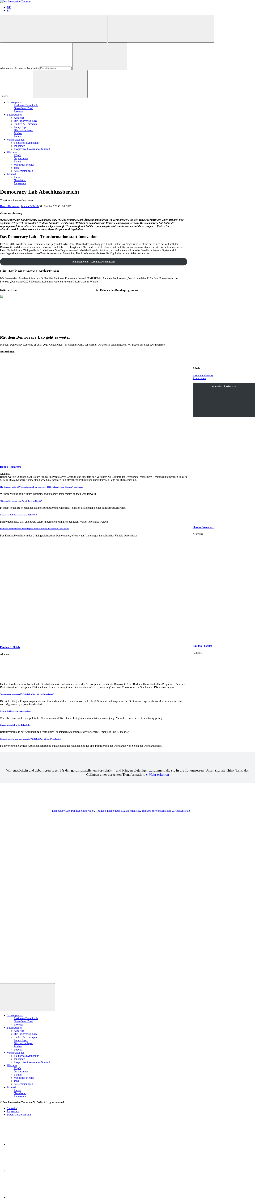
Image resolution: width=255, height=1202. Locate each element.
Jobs (16, 167)
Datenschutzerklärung (19, 1114)
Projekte (18, 111)
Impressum (20, 183)
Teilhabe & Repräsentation (156, 810)
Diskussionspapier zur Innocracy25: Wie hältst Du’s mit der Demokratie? (30, 739)
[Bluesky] (33, 1170)
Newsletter (20, 180)
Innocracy (19, 145)
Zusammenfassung (203, 375)
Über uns (12, 152)
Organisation (21, 158)
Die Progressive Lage (25, 120)
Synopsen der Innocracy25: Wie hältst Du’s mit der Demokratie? (27, 694)
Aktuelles (19, 117)
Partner (18, 161)
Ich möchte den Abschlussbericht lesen (93, 261)
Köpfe (17, 155)
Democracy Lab (61, 810)
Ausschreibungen (23, 170)
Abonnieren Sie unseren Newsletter (19, 68)
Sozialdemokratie (130, 810)
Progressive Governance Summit (32, 148)
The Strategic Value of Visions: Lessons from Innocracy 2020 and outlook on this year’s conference (41, 487)
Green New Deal (23, 108)
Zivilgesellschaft (181, 810)
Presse (17, 177)
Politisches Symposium (26, 142)
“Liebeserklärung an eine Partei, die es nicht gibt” (21, 501)
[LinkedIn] (33, 1144)
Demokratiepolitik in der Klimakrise (15, 725)
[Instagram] (33, 1197)
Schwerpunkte (15, 102)
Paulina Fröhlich (30, 206)
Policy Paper (21, 127)
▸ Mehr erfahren (157, 774)
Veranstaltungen (15, 139)
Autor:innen (199, 378)
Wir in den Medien (24, 164)
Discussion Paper (23, 130)
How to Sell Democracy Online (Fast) (15, 711)
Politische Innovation (82, 810)
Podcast (18, 136)
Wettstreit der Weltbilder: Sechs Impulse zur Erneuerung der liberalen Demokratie (34, 529)
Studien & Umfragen (25, 123)
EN (9, 10)
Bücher (18, 133)
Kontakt (11, 174)
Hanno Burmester (9, 206)
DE (9, 7)
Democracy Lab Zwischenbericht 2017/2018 (18, 515)
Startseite (12, 1108)
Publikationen (14, 114)
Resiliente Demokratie (26, 105)
